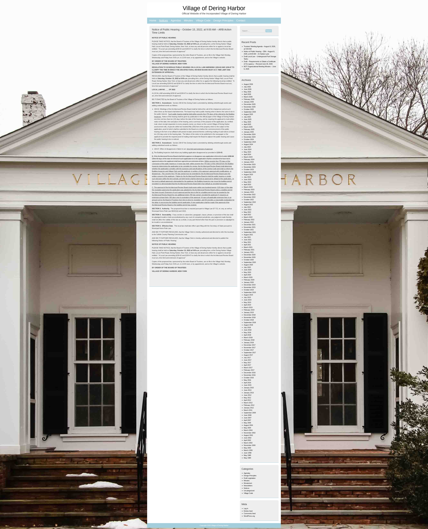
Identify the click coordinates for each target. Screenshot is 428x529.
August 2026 (248, 84)
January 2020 (249, 282)
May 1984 (247, 458)
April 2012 (247, 400)
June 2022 (247, 210)
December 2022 (249, 194)
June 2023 (247, 179)
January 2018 (249, 342)
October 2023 (249, 169)
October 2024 (249, 139)
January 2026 (249, 102)
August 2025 (248, 114)
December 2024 (249, 134)
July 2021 (247, 237)
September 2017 (250, 352)
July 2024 (247, 147)
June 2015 (247, 385)
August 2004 (248, 425)
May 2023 (247, 182)
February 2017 (249, 370)
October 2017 (249, 350)
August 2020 (248, 265)
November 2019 (249, 287)
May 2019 (247, 302)
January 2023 (249, 192)
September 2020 (250, 262)
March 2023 (248, 187)
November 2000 (249, 445)
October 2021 (249, 230)
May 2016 (247, 380)
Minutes (188, 20)
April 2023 (247, 184)
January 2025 (249, 132)
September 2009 (250, 413)
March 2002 (248, 443)
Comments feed (249, 513)
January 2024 (249, 162)
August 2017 (248, 355)
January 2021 (249, 252)
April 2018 (247, 335)
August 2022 (248, 204)
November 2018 (249, 317)
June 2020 (247, 270)
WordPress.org (249, 516)
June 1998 (247, 453)
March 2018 (248, 337)
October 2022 (249, 199)
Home (152, 20)
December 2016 (249, 373)
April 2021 (247, 245)
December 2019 (249, 285)
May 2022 (247, 212)
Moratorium (248, 483)
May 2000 (247, 448)
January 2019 (249, 312)
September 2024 (250, 142)
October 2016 (249, 378)
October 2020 (249, 260)
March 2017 (248, 368)
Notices (163, 20)
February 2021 (249, 250)
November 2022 (249, 197)
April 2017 (247, 365)
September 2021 (250, 232)
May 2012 (247, 398)
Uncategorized (249, 491)
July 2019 (247, 297)
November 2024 (249, 137)
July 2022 (247, 207)
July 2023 (247, 177)
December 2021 (249, 225)
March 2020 (248, 277)
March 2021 (248, 247)
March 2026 (248, 97)
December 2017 (249, 345)
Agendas (176, 20)
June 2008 (247, 415)
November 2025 (249, 107)
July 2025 (247, 117)
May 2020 (247, 272)
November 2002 (249, 433)
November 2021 (249, 227)
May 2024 (247, 152)
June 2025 (247, 119)
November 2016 (249, 375)
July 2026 (247, 87)
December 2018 (249, 315)
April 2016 (247, 383)
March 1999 (248, 450)
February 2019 (249, 310)
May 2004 (247, 428)
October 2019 (249, 290)
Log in (246, 508)
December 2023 (249, 164)
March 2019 (248, 307)
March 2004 (248, 430)
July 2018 (247, 327)
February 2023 (249, 189)
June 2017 (247, 360)
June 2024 (247, 149)
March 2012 (248, 403)
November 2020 (249, 257)
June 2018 (247, 330)
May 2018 (247, 332)
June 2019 (247, 300)
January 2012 (249, 408)
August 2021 (248, 235)
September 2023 (250, 172)
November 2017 (249, 347)
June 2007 (247, 418)
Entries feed (248, 511)
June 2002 (247, 438)
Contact (240, 20)
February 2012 (249, 405)
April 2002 (247, 440)
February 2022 (249, 220)
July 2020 (247, 267)
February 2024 (249, 159)
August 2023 (248, 174)
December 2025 (249, 104)
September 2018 (250, 322)
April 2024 (247, 154)
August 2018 (248, 325)
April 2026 (247, 94)
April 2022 (247, 215)
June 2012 (247, 395)
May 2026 (247, 92)
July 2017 (247, 357)
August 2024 (248, 144)
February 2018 (249, 340)
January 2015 (249, 388)
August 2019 (248, 295)
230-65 (219, 152)
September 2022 (250, 202)
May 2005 (247, 423)
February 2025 (249, 129)
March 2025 (248, 127)
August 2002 (248, 435)
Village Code (203, 20)
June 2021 (247, 240)
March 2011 (248, 410)
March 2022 (248, 217)
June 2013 (247, 390)
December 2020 (249, 255)
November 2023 (249, 167)
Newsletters (248, 486)
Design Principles (223, 20)
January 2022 (249, 222)
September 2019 (250, 292)
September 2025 (250, 112)
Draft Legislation (249, 478)
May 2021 (247, 242)
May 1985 (247, 455)
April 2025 (247, 124)
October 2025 (249, 109)
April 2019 (247, 305)
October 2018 (249, 320)
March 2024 (248, 157)
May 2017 (247, 363)
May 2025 (247, 122)
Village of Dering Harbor (214, 8)
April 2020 (247, 275)
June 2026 (247, 89)
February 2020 (249, 280)
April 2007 (247, 420)
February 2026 (249, 99)
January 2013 (249, 393)
